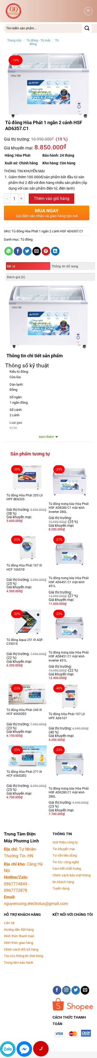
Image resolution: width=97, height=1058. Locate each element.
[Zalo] (8, 1049)
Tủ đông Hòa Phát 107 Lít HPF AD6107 (67, 716)
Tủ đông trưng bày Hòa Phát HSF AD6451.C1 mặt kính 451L (69, 582)
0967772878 (15, 890)
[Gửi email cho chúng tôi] (85, 990)
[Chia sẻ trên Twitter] (27, 251)
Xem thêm (46, 437)
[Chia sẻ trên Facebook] (18, 251)
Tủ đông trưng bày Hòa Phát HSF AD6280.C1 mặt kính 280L (69, 792)
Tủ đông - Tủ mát (38, 40)
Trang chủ (14, 40)
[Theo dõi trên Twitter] (75, 990)
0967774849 (15, 884)
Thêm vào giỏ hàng (51, 198)
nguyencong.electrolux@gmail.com (36, 903)
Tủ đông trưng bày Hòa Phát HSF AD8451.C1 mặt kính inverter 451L (69, 656)
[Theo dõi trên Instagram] (66, 990)
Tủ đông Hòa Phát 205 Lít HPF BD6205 (24, 497)
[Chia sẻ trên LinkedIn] (55, 251)
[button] (88, 11)
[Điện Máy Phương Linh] (43, 11)
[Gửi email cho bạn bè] (36, 251)
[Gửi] (87, 28)
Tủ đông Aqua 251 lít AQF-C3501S (24, 642)
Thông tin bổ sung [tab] (65, 266)
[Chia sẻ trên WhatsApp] (8, 251)
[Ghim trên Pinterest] (46, 251)
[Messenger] (24, 1049)
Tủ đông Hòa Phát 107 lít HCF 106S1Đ (24, 567)
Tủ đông (26, 239)
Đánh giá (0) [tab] (16, 277)
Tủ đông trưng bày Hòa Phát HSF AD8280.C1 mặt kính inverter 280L (69, 508)
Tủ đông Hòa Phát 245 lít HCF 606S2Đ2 (24, 712)
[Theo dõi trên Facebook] (57, 990)
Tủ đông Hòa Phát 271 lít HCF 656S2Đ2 (24, 774)
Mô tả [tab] (11, 266)
